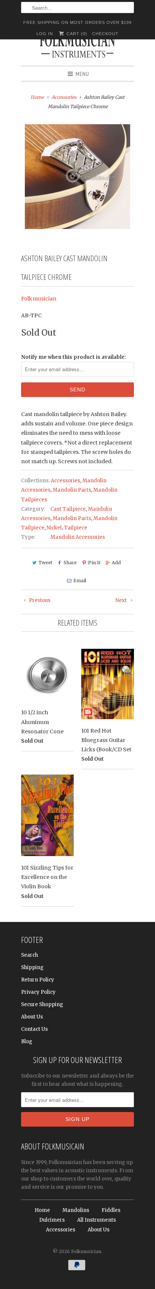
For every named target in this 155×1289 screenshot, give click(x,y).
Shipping (32, 967)
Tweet (45, 562)
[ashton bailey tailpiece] (77, 176)
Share (70, 562)
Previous (39, 600)
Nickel (54, 528)
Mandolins (75, 1210)
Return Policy (37, 980)
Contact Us (34, 1029)
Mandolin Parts (72, 490)
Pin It (94, 562)
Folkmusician (38, 298)
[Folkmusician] (77, 47)
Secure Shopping (42, 1004)
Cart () (76, 33)
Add (116, 562)
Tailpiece (75, 528)
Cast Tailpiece (68, 509)
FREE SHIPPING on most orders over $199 (77, 22)
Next (121, 600)
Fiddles (111, 1210)
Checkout (105, 33)
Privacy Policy (38, 992)
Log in (44, 33)
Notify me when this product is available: (73, 357)
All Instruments (96, 1220)
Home (42, 1210)
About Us (32, 1017)
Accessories (65, 480)
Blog (26, 1041)
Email (79, 580)
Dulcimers (52, 1220)
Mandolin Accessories (77, 537)
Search (29, 955)
